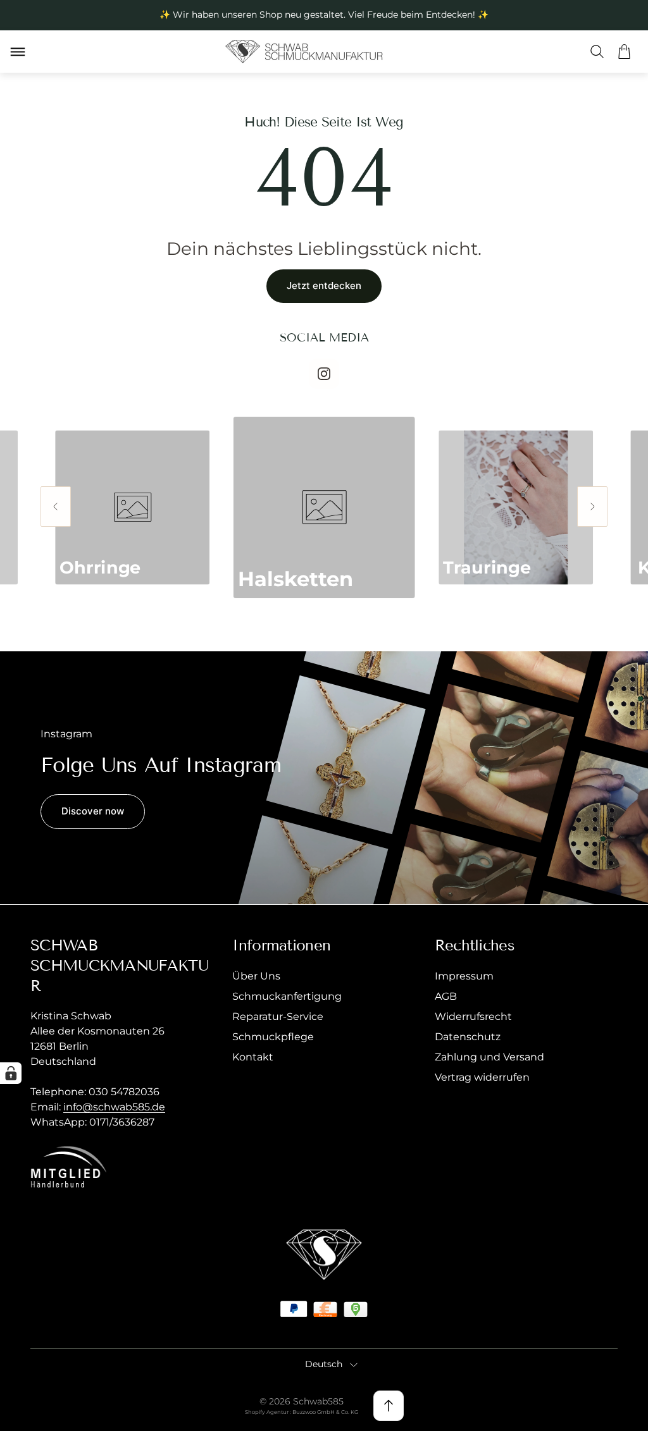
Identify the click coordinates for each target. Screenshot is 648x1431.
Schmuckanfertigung (287, 996)
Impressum (464, 976)
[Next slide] (592, 506)
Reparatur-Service (277, 1016)
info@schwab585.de (114, 1107)
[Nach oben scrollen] (388, 1406)
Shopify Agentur (267, 1412)
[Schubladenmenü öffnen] (17, 51)
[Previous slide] (55, 506)
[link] (323, 507)
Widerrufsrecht (473, 1016)
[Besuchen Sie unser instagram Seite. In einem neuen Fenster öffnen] (324, 374)
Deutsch (323, 1364)
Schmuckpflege (273, 1037)
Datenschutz (468, 1037)
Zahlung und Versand (489, 1057)
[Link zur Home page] (324, 1255)
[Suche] (597, 51)
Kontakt (252, 1057)
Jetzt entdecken (324, 285)
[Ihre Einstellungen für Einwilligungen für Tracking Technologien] (11, 1073)
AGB (446, 996)
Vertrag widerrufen (482, 1077)
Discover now (92, 811)
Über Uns (256, 976)
